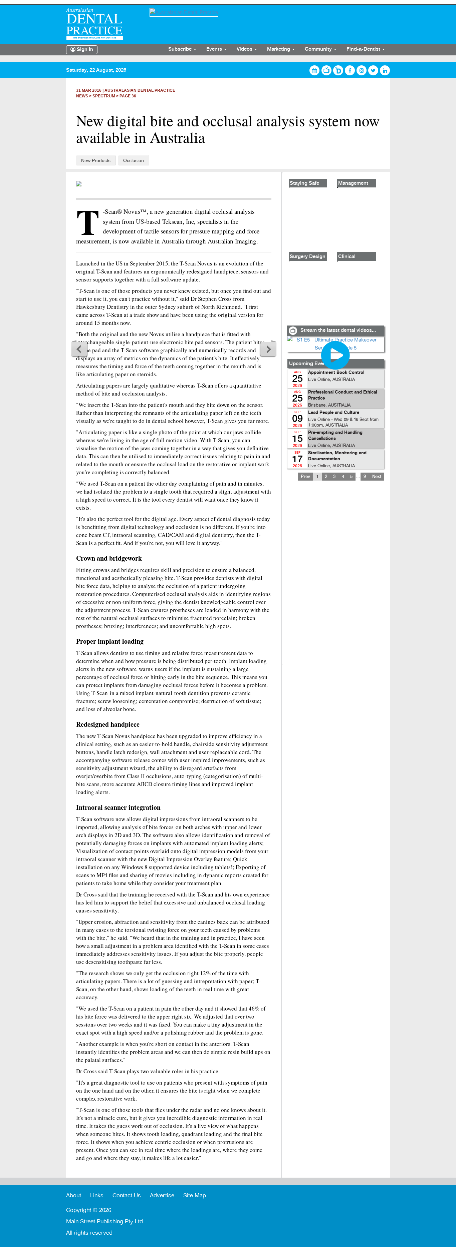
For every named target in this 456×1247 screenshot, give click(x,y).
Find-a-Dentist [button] (364, 49)
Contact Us (126, 1195)
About (73, 1195)
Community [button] (319, 49)
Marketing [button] (279, 49)
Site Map (194, 1195)
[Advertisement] (335, 577)
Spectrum (103, 96)
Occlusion (133, 160)
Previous (79, 349)
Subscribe (180, 49)
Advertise (162, 1195)
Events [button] (214, 49)
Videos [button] (245, 49)
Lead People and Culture (333, 413)
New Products (95, 160)
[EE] (103, 24)
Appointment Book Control (336, 373)
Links (96, 1195)
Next (268, 349)
